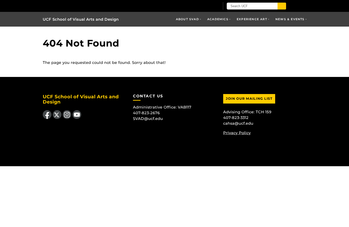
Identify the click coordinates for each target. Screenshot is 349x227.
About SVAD (187, 19)
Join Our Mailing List (249, 98)
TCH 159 (263, 112)
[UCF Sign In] (205, 6)
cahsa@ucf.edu (238, 123)
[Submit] (282, 6)
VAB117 (184, 107)
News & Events (290, 19)
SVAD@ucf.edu (148, 118)
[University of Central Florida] (98, 5)
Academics (217, 19)
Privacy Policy (237, 133)
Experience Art (252, 19)
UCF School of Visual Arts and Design (81, 19)
